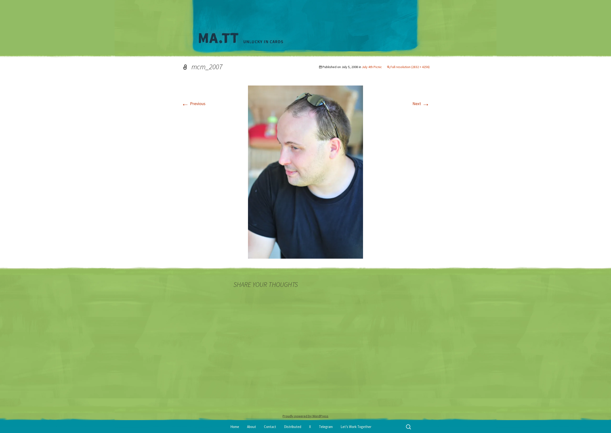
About (251, 426)
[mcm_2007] (305, 171)
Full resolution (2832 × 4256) (410, 67)
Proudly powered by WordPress (305, 416)
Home (234, 426)
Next (421, 103)
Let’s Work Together (356, 426)
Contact (270, 426)
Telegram (326, 426)
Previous (193, 103)
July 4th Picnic (372, 67)
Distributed (292, 426)
